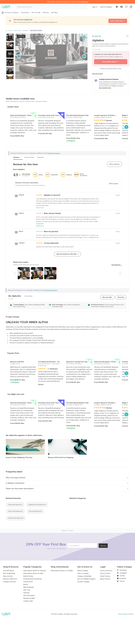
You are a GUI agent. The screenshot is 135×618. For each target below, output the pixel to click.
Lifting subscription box (15, 504)
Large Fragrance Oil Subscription (107, 115)
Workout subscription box (15, 518)
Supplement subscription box (37, 504)
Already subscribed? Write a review (110, 68)
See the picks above (51, 290)
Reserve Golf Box (17, 362)
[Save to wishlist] (127, 36)
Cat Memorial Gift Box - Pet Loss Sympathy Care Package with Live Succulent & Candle (51, 362)
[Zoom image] (84, 37)
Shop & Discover (11, 567)
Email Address (74, 545)
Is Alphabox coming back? (15, 483)
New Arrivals (36, 12)
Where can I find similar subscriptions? (20, 488)
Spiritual (26, 593)
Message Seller (107, 297)
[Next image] (84, 56)
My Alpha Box (96, 36)
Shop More (121, 297)
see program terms (105, 88)
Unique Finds (28, 601)
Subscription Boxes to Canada (62, 571)
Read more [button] (40, 208)
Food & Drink (17, 30)
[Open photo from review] (24, 273)
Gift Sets (46, 12)
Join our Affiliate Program (86, 579)
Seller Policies (105, 576)
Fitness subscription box (15, 511)
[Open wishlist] (126, 6)
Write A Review (114, 164)
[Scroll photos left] (15, 273)
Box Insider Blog (9, 573)
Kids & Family (28, 576)
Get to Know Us (84, 567)
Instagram (122, 573)
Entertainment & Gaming (32, 579)
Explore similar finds (116, 21)
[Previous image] (19, 56)
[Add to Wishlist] (34, 114)
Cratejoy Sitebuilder (84, 576)
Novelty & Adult (29, 598)
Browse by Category (12, 12)
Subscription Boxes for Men (33, 573)
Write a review (113, 183)
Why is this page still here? (15, 478)
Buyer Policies (105, 579)
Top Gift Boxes (8, 571)
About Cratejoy (82, 571)
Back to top (67, 530)
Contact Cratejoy (83, 582)
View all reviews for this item (66, 254)
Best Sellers (25, 12)
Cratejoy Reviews (9, 582)
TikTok (121, 581)
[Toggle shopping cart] (131, 6)
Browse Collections (10, 579)
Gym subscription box (35, 511)
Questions (40, 157)
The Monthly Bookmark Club (77, 115)
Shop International (59, 567)
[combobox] (51, 6)
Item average (26, 174)
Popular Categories (32, 567)
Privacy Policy (105, 573)
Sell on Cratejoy (106, 7)
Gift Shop (54, 12)
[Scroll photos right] (120, 273)
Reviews (17, 157)
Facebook (122, 570)
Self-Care (26, 590)
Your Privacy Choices (125, 614)
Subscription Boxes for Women (34, 571)
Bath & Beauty (28, 587)
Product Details (29, 157)
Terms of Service (106, 571)
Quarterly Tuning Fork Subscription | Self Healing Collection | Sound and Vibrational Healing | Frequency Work (79, 362)
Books (25, 584)
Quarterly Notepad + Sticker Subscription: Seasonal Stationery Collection (23, 115)
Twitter (121, 576)
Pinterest (122, 578)
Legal (102, 567)
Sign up (103, 546)
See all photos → (116, 265)
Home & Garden (29, 595)
